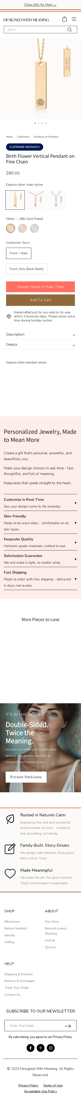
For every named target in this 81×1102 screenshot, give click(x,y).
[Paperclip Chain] (36, 200)
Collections (23, 136)
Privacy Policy (62, 1037)
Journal (50, 940)
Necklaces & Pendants (46, 136)
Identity (9, 935)
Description (15, 334)
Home (9, 136)
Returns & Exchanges (19, 981)
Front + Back (19, 253)
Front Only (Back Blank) (27, 269)
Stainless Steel (34, 228)
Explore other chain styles (24, 185)
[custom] (30, 1048)
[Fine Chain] (15, 200)
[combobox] (40, 29)
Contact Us (12, 995)
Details (12, 344)
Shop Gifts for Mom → (40, 4)
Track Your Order (16, 988)
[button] (40, 286)
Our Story (52, 921)
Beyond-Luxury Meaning (56, 930)
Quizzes (50, 947)
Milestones (12, 921)
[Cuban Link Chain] (56, 200)
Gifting (9, 942)
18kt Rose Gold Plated (22, 228)
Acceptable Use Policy (40, 1091)
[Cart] (64, 18)
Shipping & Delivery (18, 974)
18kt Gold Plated (10, 228)
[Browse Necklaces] (40, 747)
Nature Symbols (15, 928)
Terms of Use (53, 1085)
